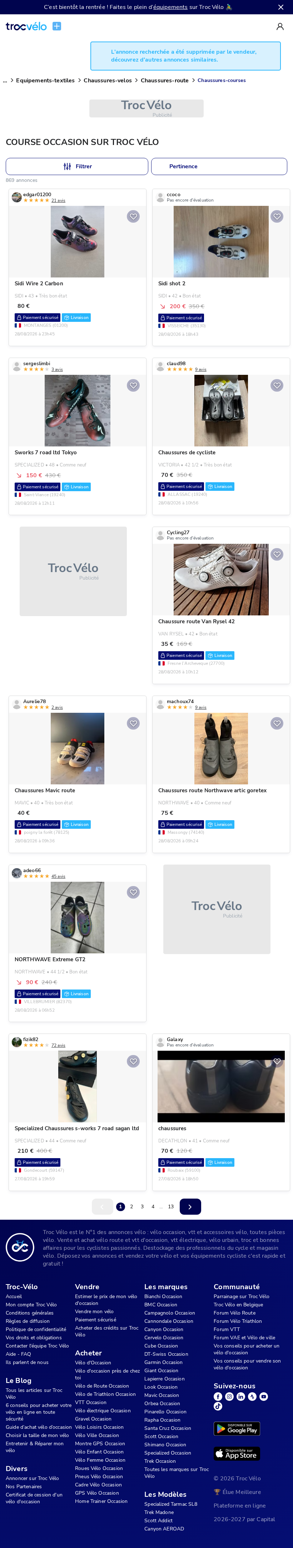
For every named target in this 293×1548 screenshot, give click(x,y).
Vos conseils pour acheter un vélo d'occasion (246, 1349)
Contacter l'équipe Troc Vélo (37, 1346)
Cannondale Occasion (168, 1321)
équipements (170, 7)
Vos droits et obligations (34, 1337)
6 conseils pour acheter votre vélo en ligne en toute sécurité (38, 1412)
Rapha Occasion (162, 1420)
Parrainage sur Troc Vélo (241, 1296)
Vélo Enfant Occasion (99, 1451)
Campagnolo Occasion (169, 1313)
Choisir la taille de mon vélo (37, 1435)
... (5, 80)
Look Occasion (161, 1387)
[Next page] (190, 1207)
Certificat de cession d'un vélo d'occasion (34, 1498)
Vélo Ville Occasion (97, 1435)
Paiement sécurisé (95, 1319)
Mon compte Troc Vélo (31, 1304)
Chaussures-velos (107, 80)
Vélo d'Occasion (93, 1362)
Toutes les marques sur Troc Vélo (176, 1473)
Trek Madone (159, 1512)
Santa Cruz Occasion (167, 1428)
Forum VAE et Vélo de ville (244, 1337)
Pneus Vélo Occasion (99, 1476)
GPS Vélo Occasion (97, 1493)
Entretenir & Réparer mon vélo (35, 1447)
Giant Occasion (161, 1370)
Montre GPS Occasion (100, 1443)
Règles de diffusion (28, 1321)
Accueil (14, 1296)
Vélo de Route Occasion (102, 1386)
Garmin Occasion (163, 1362)
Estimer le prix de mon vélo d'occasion (106, 1300)
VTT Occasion (90, 1402)
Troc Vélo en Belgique (238, 1304)
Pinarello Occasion (165, 1411)
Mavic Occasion (161, 1395)
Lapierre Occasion (164, 1378)
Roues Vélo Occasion (99, 1468)
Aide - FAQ (18, 1354)
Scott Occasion (161, 1436)
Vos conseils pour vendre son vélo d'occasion (247, 1364)
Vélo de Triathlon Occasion (105, 1394)
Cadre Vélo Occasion (98, 1484)
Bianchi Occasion (163, 1296)
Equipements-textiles (45, 80)
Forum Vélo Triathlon (238, 1321)
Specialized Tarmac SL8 (170, 1504)
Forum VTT (226, 1329)
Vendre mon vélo (94, 1311)
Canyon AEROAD (164, 1528)
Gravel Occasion (93, 1419)
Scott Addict (158, 1520)
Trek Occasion (160, 1461)
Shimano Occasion (165, 1444)
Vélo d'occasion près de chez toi (107, 1374)
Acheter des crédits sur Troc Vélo (106, 1331)
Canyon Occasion (163, 1329)
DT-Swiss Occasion (166, 1354)
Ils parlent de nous (27, 1362)
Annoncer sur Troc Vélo (32, 1478)
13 (171, 1206)
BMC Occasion (160, 1304)
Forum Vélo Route (234, 1313)
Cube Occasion (161, 1346)
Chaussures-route (165, 80)
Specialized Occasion (167, 1453)
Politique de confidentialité (36, 1329)
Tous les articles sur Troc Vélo (34, 1394)
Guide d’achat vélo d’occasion (39, 1427)
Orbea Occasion (162, 1403)
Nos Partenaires (24, 1486)
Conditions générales (30, 1313)
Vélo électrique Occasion (103, 1410)
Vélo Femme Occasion (100, 1460)
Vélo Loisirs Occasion (99, 1427)
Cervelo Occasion (163, 1337)
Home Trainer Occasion (101, 1501)
